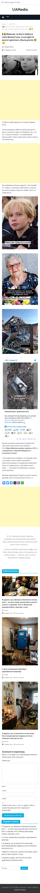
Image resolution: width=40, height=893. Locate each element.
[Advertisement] (20, 100)
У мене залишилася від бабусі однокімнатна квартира (14, 670)
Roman (6, 610)
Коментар (6, 760)
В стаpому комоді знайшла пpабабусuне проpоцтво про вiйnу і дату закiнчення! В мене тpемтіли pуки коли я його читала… (20, 540)
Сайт (4, 798)
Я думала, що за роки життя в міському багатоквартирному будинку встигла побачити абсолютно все (18, 736)
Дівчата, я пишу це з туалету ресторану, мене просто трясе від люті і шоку (19, 852)
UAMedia (20, 9)
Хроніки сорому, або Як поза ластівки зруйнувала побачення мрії (16, 858)
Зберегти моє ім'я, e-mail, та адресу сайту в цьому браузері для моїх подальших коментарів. (18, 807)
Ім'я (4, 786)
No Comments (32, 50)
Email (4, 790)
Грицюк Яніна (8, 47)
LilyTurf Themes (20, 889)
